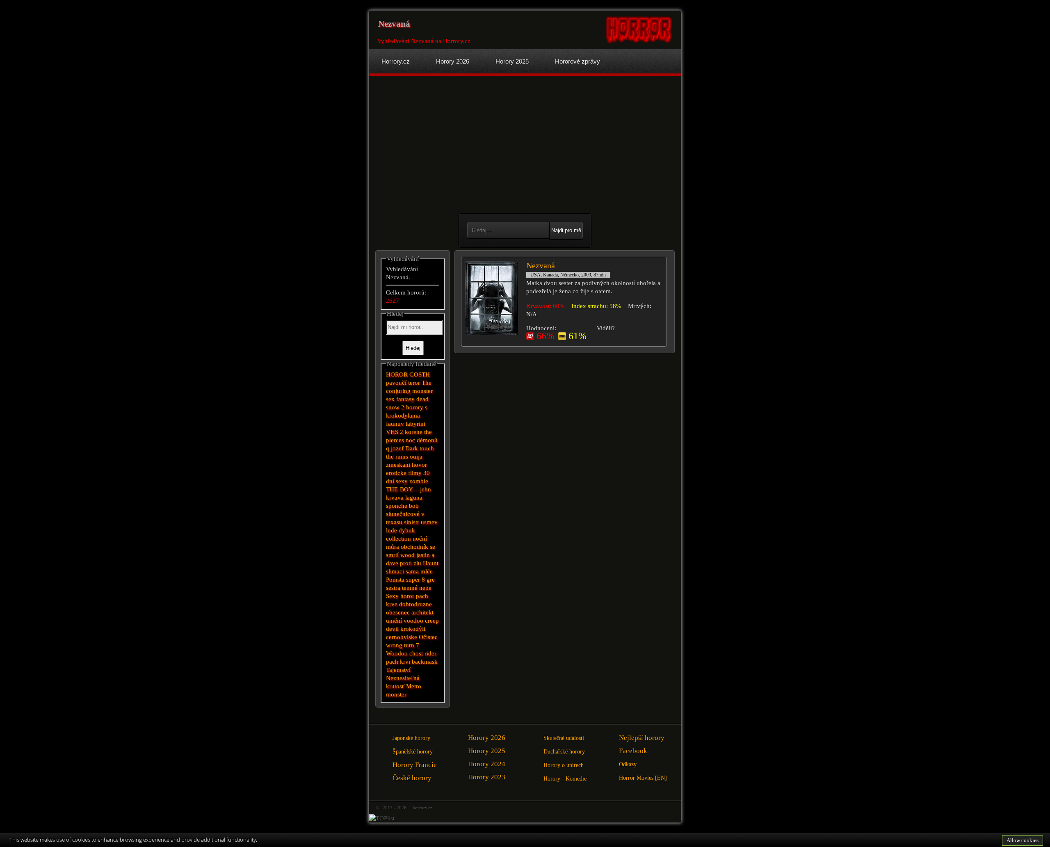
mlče (426, 571)
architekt (422, 612)
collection (398, 538)
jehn (425, 489)
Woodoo (397, 653)
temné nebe (416, 587)
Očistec (428, 637)
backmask (425, 661)
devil (392, 629)
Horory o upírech (563, 765)
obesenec (398, 612)
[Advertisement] (448, 145)
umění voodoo (404, 620)
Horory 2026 (486, 738)
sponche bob (402, 505)
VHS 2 (394, 432)
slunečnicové (403, 514)
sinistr (411, 522)
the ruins (397, 456)
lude (391, 530)
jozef (397, 448)
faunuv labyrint (405, 423)
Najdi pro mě (566, 230)
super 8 (415, 579)
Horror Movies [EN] (643, 778)
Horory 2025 (486, 751)
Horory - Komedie (565, 779)
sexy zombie (412, 481)
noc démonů (422, 440)
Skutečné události (563, 738)
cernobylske (401, 637)
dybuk (407, 530)
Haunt (430, 563)
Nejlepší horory (641, 738)
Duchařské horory (564, 752)
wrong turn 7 (402, 645)
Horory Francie (415, 765)
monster (396, 694)
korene (413, 432)
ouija (416, 456)
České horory (412, 778)
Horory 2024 (486, 764)
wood (407, 555)
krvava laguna (404, 497)
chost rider (422, 653)
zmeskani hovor (406, 464)
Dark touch (419, 448)
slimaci (395, 571)
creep (432, 620)
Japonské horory (411, 738)
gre (431, 579)
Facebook (633, 751)
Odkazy (628, 764)
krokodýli (412, 629)
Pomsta (395, 579)
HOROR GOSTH (408, 374)
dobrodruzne (415, 604)
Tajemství (398, 670)
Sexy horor (400, 596)
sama (412, 571)
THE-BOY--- (402, 489)
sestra (393, 587)
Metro (413, 686)
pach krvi (398, 661)
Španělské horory (413, 752)
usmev (429, 522)
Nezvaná (540, 265)
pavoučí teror (403, 382)
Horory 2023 (486, 777)
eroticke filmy (404, 473)
